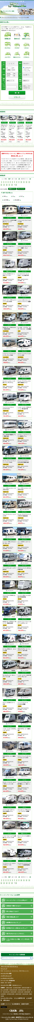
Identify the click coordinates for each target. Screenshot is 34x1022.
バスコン (26, 48)
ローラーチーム (15, 970)
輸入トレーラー (25, 970)
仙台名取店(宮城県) (17, 987)
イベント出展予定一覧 (19, 998)
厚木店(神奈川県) (6, 991)
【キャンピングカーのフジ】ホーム (9, 966)
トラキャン (26, 57)
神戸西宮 (9, 982)
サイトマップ (8, 1004)
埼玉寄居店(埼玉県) (22, 989)
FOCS (2, 970)
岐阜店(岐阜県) (27, 991)
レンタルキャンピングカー (7, 978)
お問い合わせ (6, 1000)
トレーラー (7, 57)
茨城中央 (2, 982)
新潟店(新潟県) (13, 991)
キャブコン (7, 48)
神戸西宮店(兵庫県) (11, 993)
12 (26, 181)
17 (9, 184)
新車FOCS (17, 38)
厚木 (6, 982)
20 (16, 184)
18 (11, 184)
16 (6, 184)
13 (29, 181)
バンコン (17, 48)
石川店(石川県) (20, 991)
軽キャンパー (17, 57)
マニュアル (27, 70)
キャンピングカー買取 (6, 985)
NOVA (20, 970)
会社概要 (3, 1004)
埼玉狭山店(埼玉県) (13, 989)
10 (21, 181)
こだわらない (27, 67)
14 (1, 184)
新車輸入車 (7, 38)
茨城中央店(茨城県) (26, 987)
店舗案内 (3, 987)
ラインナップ (4, 968)
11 (23, 181)
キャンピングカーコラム (6, 998)
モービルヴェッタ (7, 970)
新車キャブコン (26, 38)
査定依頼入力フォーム (17, 985)
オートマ (26, 69)
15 (4, 184)
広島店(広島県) (18, 993)
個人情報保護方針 (16, 1004)
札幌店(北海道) (9, 987)
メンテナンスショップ (6, 975)
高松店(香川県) (25, 993)
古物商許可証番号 (25, 1004)
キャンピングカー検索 (6, 973)
